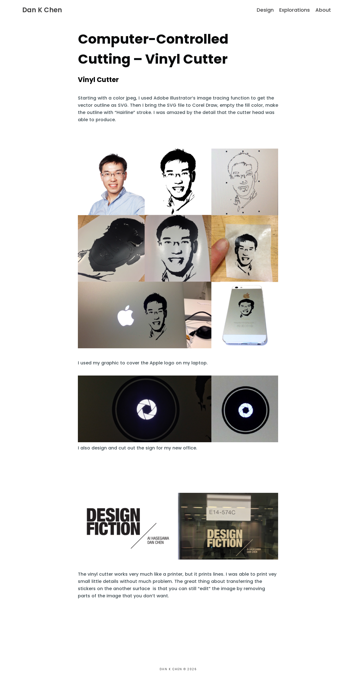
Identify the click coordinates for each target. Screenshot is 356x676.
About (323, 9)
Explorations (294, 9)
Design (265, 9)
